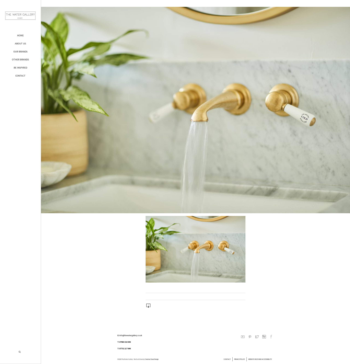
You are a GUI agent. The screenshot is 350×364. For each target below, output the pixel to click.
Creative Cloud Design (152, 359)
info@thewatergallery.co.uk (130, 335)
